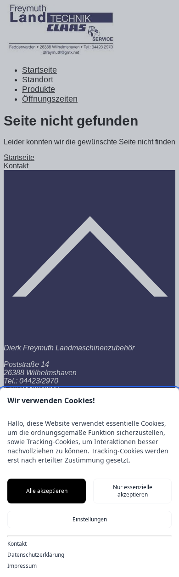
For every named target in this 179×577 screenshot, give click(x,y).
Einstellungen (90, 519)
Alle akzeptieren (46, 491)
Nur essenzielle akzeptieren (132, 490)
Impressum (22, 566)
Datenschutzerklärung (35, 555)
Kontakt (17, 544)
